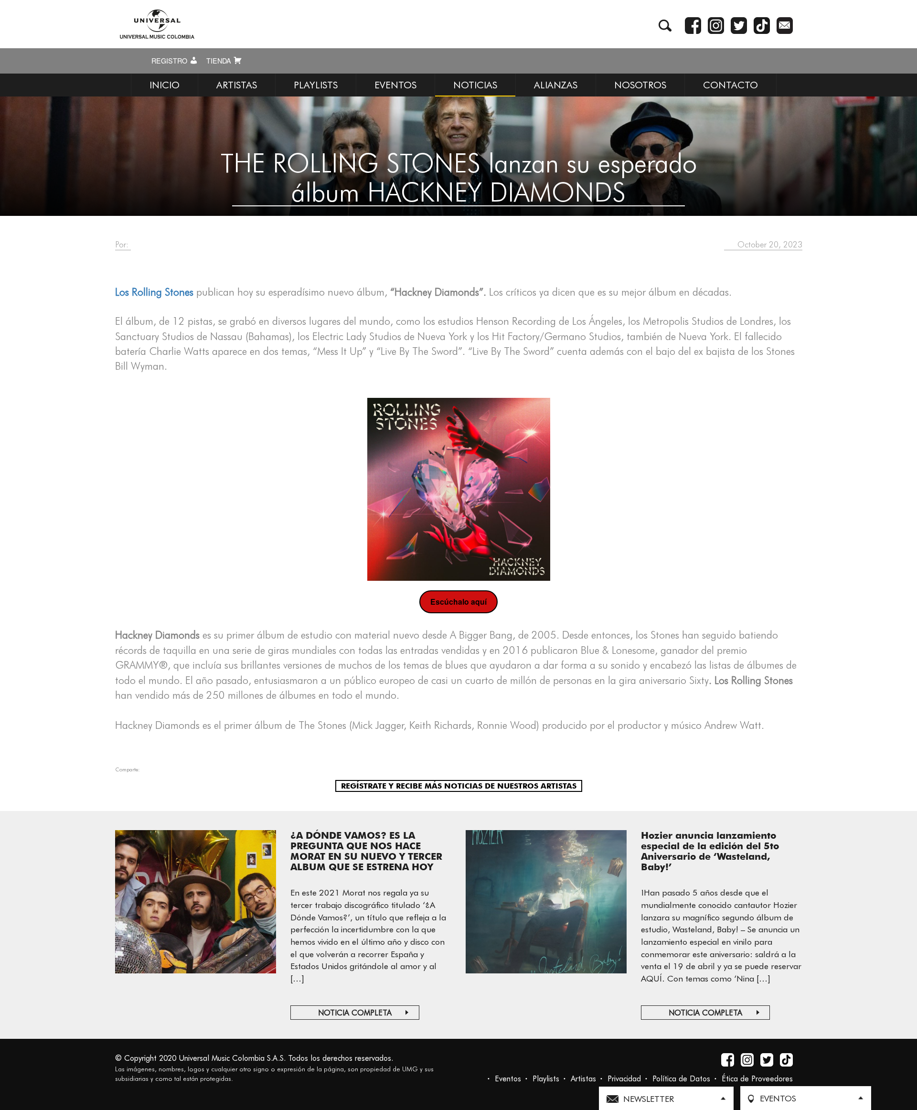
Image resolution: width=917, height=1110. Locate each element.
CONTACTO (730, 85)
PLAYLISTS (316, 85)
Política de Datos (681, 1078)
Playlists (546, 1078)
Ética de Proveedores (757, 1078)
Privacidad (624, 1078)
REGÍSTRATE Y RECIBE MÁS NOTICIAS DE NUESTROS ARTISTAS (458, 785)
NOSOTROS (640, 85)
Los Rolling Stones (154, 292)
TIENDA (219, 60)
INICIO (164, 85)
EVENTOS (395, 85)
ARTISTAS (236, 85)
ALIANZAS (555, 85)
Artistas (583, 1078)
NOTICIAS (475, 85)
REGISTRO (170, 60)
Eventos (508, 1078)
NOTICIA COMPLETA (355, 1012)
